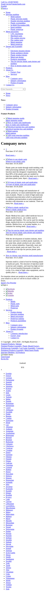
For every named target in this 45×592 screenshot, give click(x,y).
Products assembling (18, 59)
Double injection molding (20, 21)
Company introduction (19, 333)
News (8, 95)
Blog (7, 76)
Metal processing (12, 32)
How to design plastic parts (21, 66)
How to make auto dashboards (17, 125)
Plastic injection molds (19, 19)
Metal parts (15, 306)
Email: (13, 4)
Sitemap (19, 344)
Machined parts (16, 36)
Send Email (5, 357)
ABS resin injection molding (16, 138)
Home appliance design (19, 53)
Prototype (14, 308)
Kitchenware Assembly (9, 348)
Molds (13, 302)
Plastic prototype (17, 29)
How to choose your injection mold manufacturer (24, 256)
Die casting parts (17, 40)
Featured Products (8, 344)
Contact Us (10, 85)
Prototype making (17, 319)
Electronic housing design (20, 51)
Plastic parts (15, 304)
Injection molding (12, 15)
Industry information (18, 81)
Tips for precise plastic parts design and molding (24, 233)
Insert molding (16, 27)
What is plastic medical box (16, 210)
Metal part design (17, 57)
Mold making (16, 17)
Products (9, 68)
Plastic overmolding (18, 23)
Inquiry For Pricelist (8, 283)
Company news (16, 78)
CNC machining (17, 34)
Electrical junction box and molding (19, 129)
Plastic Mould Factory (31, 346)
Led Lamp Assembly (27, 348)
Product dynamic (17, 83)
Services (14, 74)
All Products (20, 352)
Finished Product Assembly (11, 346)
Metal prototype (17, 44)
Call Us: (9, 2)
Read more (10, 155)
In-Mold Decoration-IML (20, 25)
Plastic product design (19, 55)
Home (8, 12)
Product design (16, 312)
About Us (9, 70)
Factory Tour (15, 72)
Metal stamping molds (14, 120)
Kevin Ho (5, 359)
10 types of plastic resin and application (21, 184)
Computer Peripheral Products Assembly (22, 349)
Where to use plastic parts (15, 161)
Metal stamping (16, 42)
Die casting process (18, 38)
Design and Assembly (14, 47)
